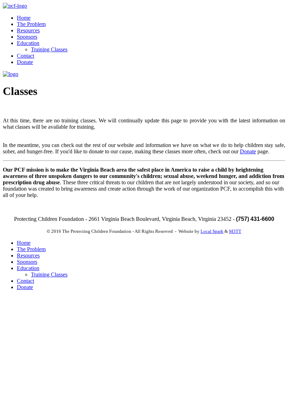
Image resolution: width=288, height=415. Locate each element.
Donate (25, 62)
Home (24, 18)
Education (28, 43)
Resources (28, 30)
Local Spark (212, 231)
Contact (25, 56)
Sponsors (27, 37)
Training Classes (49, 49)
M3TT (235, 231)
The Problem (31, 24)
